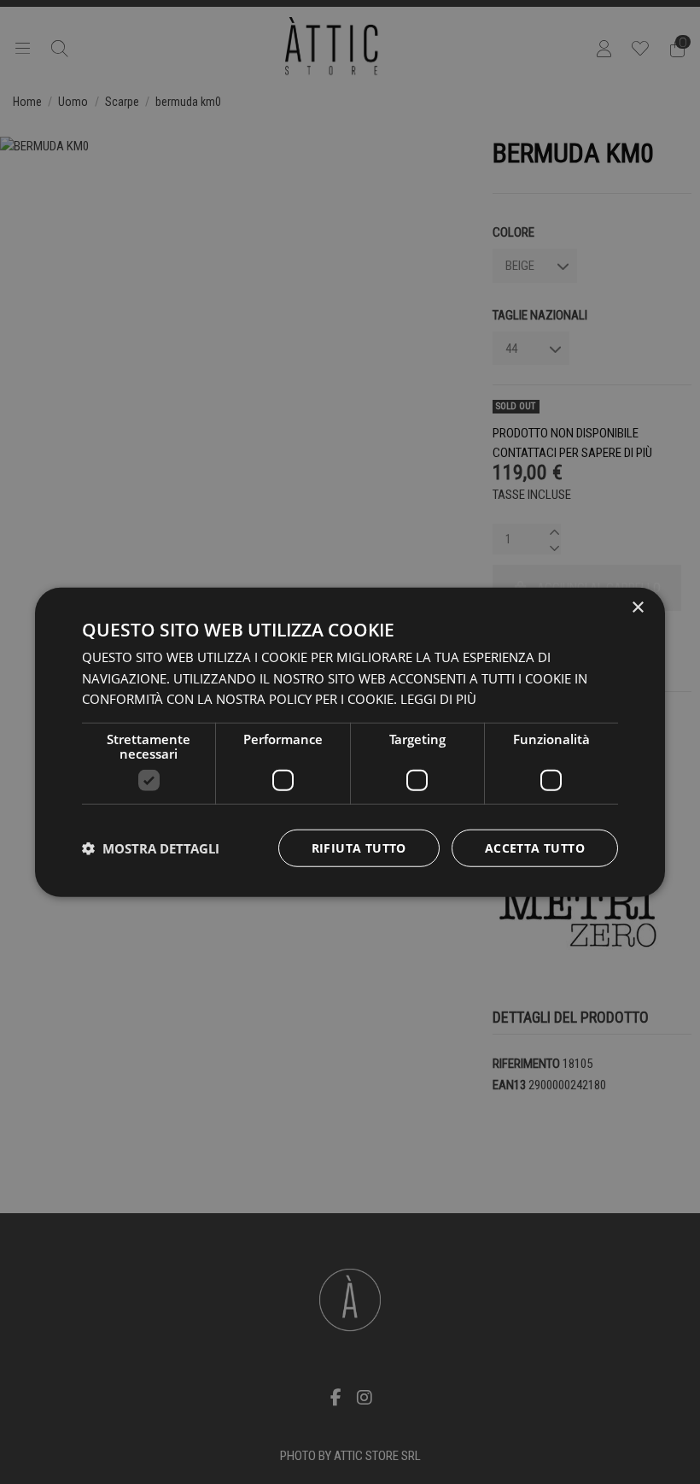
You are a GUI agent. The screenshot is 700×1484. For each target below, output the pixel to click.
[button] (150, 848)
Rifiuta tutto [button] (359, 848)
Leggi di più (438, 698)
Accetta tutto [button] (535, 848)
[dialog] (350, 742)
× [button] (637, 607)
